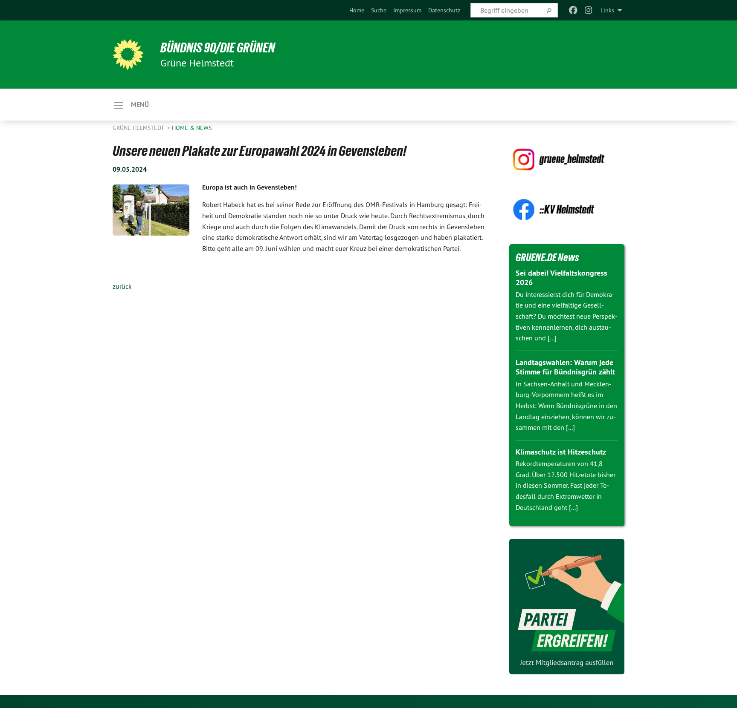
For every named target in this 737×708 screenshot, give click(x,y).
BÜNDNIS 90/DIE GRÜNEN (217, 47)
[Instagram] (588, 10)
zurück (122, 286)
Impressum (407, 10)
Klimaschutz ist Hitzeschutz (561, 452)
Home (356, 10)
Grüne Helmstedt (139, 128)
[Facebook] (573, 10)
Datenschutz (444, 10)
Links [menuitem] (607, 10)
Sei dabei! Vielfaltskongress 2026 (561, 278)
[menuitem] (356, 10)
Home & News (192, 128)
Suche (378, 10)
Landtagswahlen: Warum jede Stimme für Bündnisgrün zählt (565, 367)
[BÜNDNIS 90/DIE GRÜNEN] (128, 54)
